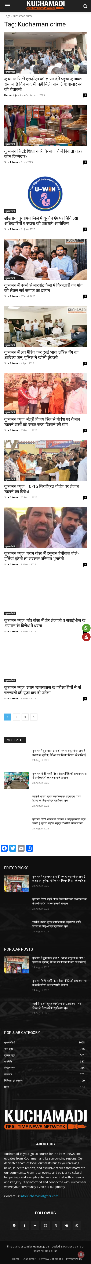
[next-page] (33, 717)
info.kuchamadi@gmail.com (39, 1196)
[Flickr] (35, 1225)
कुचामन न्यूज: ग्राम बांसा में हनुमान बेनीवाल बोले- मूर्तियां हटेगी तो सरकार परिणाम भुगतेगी (41, 556)
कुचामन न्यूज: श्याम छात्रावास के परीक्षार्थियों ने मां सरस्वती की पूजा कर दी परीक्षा (42, 690)
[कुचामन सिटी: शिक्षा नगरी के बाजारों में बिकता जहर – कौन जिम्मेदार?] (45, 125)
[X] (56, 1225)
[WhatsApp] (77, 1225)
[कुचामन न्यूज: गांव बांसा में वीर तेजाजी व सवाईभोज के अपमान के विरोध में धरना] (45, 594)
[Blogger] (14, 1225)
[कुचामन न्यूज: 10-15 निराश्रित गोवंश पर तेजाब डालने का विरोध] (45, 460)
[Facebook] (25, 1225)
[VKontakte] (66, 1225)
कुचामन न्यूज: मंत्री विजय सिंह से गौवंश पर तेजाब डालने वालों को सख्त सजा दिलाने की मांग (42, 422)
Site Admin (11, 162)
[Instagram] (45, 1225)
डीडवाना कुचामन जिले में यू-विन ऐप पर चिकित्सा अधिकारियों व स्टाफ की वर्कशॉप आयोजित (41, 221)
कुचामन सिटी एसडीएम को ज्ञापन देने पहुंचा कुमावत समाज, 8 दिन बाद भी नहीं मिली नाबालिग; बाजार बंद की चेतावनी (43, 84)
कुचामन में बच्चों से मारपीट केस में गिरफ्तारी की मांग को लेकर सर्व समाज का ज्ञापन (43, 288)
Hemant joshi (12, 95)
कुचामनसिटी (10, 71)
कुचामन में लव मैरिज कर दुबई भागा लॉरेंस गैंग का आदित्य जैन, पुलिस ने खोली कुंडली (41, 355)
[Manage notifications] (81, 1254)
